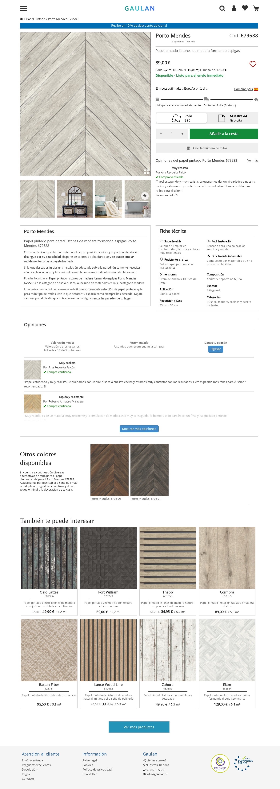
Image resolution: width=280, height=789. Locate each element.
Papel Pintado (35, 19)
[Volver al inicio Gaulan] (21, 19)
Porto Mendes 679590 (105, 498)
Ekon (227, 684)
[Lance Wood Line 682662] (108, 650)
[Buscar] (222, 9)
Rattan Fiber (49, 684)
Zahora (168, 684)
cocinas (235, 302)
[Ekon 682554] (227, 650)
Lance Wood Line (108, 684)
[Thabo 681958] (168, 558)
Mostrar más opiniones (139, 428)
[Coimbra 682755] (227, 558)
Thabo (167, 592)
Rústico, (212, 302)
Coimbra (227, 592)
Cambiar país (243, 89)
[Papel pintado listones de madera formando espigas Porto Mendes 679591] (166, 470)
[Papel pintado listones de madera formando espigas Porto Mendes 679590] (126, 470)
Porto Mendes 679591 (145, 498)
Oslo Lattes (49, 592)
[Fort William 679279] (108, 558)
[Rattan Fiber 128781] (49, 650)
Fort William (108, 592)
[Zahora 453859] (168, 650)
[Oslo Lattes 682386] (49, 558)
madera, (224, 302)
